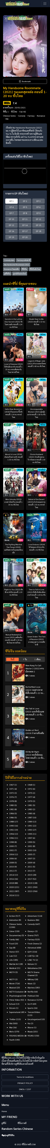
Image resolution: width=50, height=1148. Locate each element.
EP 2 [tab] (25, 201)
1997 (30, 838)
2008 (11, 862)
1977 (30, 797)
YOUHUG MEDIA (16, 1035)
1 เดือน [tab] (37, 659)
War (11, 1027)
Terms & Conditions (25, 1077)
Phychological (15, 995)
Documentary (15, 935)
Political (31, 995)
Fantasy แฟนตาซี (23, 260)
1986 (11, 817)
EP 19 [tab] (11, 237)
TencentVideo (34, 1012)
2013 (30, 870)
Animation (13, 920)
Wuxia (30, 1031)
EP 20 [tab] (25, 237)
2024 (11, 895)
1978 (11, 801)
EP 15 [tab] (38, 225)
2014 (11, 874)
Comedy (21, 115)
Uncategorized (34, 1019)
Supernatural (14, 1012)
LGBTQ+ (31, 955)
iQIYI (30, 951)
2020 (11, 887)
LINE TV (31, 960)
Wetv (11, 1031)
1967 (11, 784)
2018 (11, 883)
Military (31, 979)
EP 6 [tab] (38, 207)
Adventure (32, 916)
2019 (30, 883)
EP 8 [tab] (25, 213)
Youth (11, 1039)
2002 (11, 850)
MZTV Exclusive (16, 991)
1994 (11, 834)
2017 (30, 879)
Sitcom (12, 1008)
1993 (30, 829)
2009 (30, 862)
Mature (31, 964)
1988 (11, 821)
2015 (30, 874)
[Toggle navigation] (44, 3)
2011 (30, 866)
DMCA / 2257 (25, 1089)
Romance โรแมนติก (11, 269)
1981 (30, 805)
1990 (11, 825)
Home (4, 1111)
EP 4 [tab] (11, 207)
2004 (11, 854)
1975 (30, 793)
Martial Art (14, 964)
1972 (30, 788)
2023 (30, 891)
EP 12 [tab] (38, 219)
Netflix (31, 991)
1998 (11, 842)
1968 (30, 784)
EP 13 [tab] (11, 225)
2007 (30, 858)
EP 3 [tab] (38, 201)
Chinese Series (9, 115)
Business (31, 920)
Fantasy (31, 115)
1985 (30, 813)
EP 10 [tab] (11, 219)
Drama (30, 935)
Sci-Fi (30, 1004)
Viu (29, 1023)
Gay (10, 947)
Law (11, 955)
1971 (11, 788)
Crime (11, 931)
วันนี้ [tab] (12, 659)
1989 (30, 821)
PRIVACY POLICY (25, 1083)
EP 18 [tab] (38, 231)
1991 (30, 825)
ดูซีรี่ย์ (4, 1123)
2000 (11, 846)
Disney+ (31, 931)
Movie (12, 983)
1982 (11, 809)
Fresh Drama (33, 943)
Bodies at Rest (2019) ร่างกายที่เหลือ (35, 731)
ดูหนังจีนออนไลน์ (19, 273)
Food (11, 943)
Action (12, 916)
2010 (11, 866)
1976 (11, 797)
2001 (30, 846)
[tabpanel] (25, 715)
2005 (30, 854)
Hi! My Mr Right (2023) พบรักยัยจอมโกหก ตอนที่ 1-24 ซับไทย (34, 754)
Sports (30, 1008)
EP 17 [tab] (25, 231)
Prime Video (14, 999)
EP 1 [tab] (11, 201)
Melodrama (33, 968)
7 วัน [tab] (25, 659)
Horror (12, 951)
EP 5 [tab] (25, 207)
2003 (30, 850)
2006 (11, 858)
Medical (12, 968)
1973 (11, 793)
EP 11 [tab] (25, 219)
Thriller (12, 1019)
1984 (11, 813)
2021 (30, 887)
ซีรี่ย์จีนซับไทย (35, 269)
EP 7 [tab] (11, 213)
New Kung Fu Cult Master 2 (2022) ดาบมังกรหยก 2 (35, 668)
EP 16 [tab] (11, 231)
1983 (30, 809)
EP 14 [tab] (25, 225)
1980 (11, 805)
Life (11, 960)
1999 (30, 842)
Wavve (30, 1027)
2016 (11, 879)
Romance (41, 115)
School (12, 1004)
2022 (11, 891)
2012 (11, 870)
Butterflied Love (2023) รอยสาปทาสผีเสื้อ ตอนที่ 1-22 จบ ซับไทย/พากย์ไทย (34, 690)
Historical (32, 947)
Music (30, 983)
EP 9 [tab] (38, 213)
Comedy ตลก (9, 260)
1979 (30, 801)
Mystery (31, 987)
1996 (11, 838)
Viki (6, 118)
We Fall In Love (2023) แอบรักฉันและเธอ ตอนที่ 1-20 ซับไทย (35, 711)
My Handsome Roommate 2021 (16, 264)
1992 (11, 829)
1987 (30, 817)
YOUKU (31, 1035)
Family (12, 939)
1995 (30, 834)
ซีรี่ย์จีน (24, 269)
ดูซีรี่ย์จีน (7, 273)
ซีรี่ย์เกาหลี (22, 1123)
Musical (12, 987)
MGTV (12, 972)
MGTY (12, 979)
